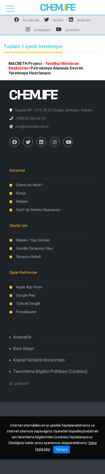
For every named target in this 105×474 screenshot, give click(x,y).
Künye (21, 193)
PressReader (26, 312)
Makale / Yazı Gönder (33, 240)
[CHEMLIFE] (52, 7)
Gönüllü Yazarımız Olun (34, 248)
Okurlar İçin (18, 225)
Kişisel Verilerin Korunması (39, 359)
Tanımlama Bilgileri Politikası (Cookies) (50, 371)
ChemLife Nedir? (29, 185)
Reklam (22, 201)
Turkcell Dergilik (28, 303)
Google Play (25, 295)
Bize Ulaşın (23, 348)
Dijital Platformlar (23, 272)
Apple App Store (29, 287)
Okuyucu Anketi (28, 257)
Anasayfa (22, 337)
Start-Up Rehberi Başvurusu (38, 210)
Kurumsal (17, 170)
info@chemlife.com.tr (32, 127)
